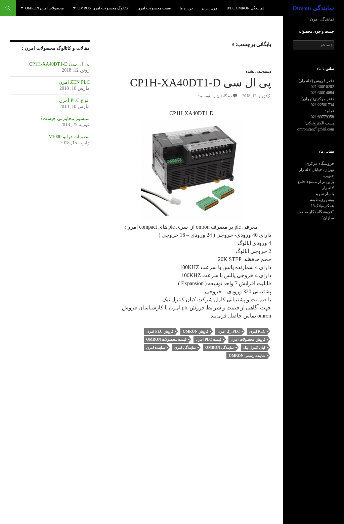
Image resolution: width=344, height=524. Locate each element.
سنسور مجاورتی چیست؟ (65, 118)
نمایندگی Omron (313, 8)
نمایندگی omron (219, 347)
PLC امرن (257, 331)
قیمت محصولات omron (166, 339)
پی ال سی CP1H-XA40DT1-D (200, 83)
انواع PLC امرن (74, 100)
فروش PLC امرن (159, 331)
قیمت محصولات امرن (154, 8)
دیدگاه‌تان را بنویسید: (215, 95)
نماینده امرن (155, 347)
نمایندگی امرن (185, 347)
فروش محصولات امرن (248, 339)
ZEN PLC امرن (74, 82)
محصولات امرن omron (44, 8)
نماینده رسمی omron (247, 355)
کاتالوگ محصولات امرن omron (103, 8)
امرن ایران (210, 8)
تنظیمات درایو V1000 (69, 136)
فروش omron (195, 331)
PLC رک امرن (229, 331)
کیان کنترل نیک (254, 347)
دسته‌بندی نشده (258, 71)
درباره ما (186, 8)
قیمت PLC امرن (208, 339)
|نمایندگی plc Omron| (245, 8)
